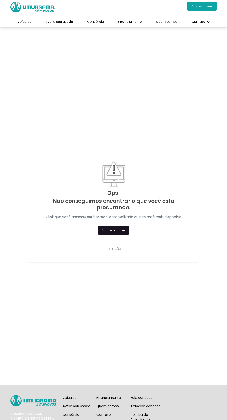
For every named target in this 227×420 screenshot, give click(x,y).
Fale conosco (202, 6)
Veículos (24, 22)
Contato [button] (199, 22)
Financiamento (130, 22)
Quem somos (167, 22)
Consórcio (95, 22)
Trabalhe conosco (145, 406)
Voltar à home (113, 230)
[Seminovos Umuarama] (32, 7)
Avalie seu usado (59, 22)
